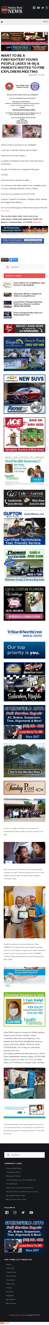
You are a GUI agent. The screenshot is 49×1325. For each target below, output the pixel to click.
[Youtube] (38, 7)
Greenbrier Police (13, 1172)
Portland (9, 1292)
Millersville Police (13, 1176)
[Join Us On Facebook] (22, 243)
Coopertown (11, 1272)
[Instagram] (47, 7)
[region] (24, 328)
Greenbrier (10, 1280)
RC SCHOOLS (11, 1184)
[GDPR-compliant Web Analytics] (5, 1323)
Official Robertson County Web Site (21, 1180)
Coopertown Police (14, 1168)
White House (11, 1303)
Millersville (10, 1284)
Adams (9, 1264)
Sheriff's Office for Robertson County (22, 1192)
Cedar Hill (10, 1268)
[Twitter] (42, 7)
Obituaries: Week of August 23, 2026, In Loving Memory (28, 295)
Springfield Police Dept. (16, 1196)
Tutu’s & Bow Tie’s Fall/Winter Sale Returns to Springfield (29, 284)
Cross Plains (11, 1276)
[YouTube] (31, 1212)
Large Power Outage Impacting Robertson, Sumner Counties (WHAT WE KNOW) (28, 304)
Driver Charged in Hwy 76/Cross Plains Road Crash (28, 314)
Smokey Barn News (17, 1315)
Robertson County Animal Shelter (20, 1188)
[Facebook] (34, 7)
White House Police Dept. (16, 1199)
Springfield (10, 1299)
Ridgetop (10, 1296)
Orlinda (9, 1288)
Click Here (5, 211)
